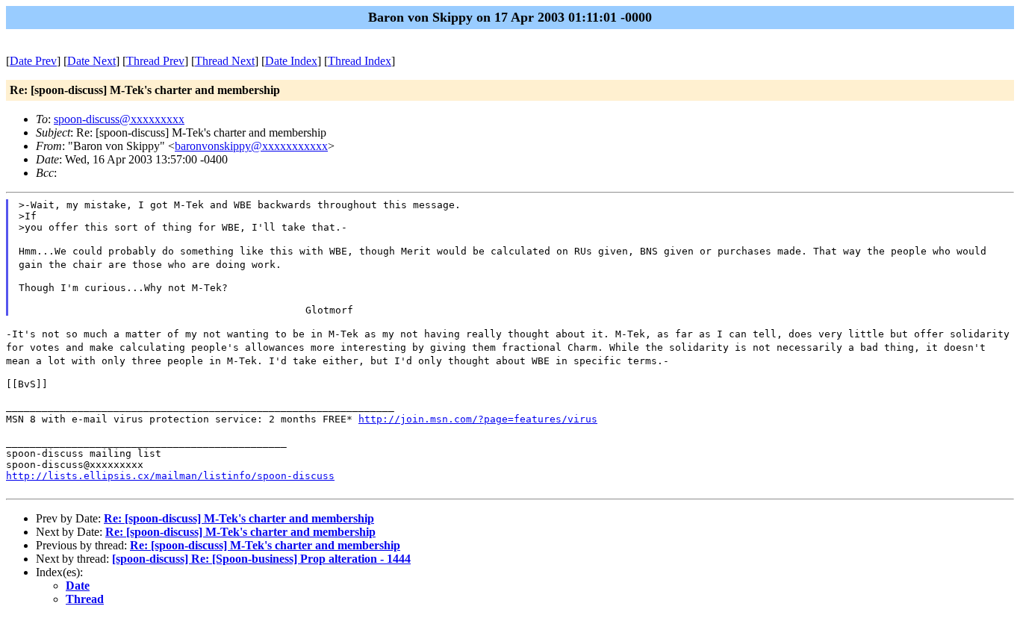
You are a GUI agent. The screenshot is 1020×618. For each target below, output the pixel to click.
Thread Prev (155, 60)
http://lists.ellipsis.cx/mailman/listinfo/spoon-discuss (170, 475)
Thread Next (225, 60)
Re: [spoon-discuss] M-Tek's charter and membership (239, 518)
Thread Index (359, 60)
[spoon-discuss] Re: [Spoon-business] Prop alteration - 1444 (261, 558)
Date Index (291, 60)
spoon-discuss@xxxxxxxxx (119, 119)
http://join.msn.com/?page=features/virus (477, 419)
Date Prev (33, 60)
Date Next (91, 60)
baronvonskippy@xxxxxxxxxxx (251, 146)
